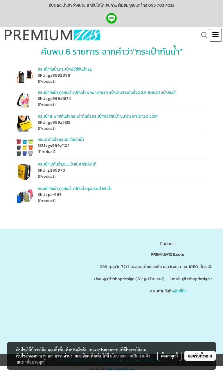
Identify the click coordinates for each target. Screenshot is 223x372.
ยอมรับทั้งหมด (200, 355)
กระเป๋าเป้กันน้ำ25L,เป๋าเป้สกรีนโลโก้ (67, 164)
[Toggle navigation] (215, 35)
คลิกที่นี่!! (179, 291)
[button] (202, 35)
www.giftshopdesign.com (179, 314)
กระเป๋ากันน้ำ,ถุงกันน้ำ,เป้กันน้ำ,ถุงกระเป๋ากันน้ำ (75, 189)
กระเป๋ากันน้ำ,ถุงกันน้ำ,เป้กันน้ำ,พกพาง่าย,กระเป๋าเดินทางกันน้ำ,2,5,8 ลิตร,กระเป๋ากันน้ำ (107, 92)
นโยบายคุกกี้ (35, 361)
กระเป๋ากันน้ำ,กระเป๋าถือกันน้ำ (60, 139)
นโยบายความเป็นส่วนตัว (130, 355)
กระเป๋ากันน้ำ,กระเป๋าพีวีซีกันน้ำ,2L (65, 69)
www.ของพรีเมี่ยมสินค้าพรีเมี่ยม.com (121, 314)
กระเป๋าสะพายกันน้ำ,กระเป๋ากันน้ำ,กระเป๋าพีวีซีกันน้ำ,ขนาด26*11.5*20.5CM (97, 116)
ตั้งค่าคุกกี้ (169, 355)
